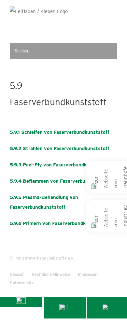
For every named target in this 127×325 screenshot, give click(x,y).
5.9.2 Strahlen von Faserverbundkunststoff (59, 148)
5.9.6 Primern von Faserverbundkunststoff (59, 223)
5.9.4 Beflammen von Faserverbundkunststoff (63, 181)
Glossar (17, 274)
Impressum (88, 274)
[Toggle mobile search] (101, 27)
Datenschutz (22, 282)
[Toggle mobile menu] (114, 27)
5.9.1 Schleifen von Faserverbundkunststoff (59, 132)
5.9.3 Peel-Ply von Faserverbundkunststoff (59, 165)
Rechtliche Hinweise (51, 274)
